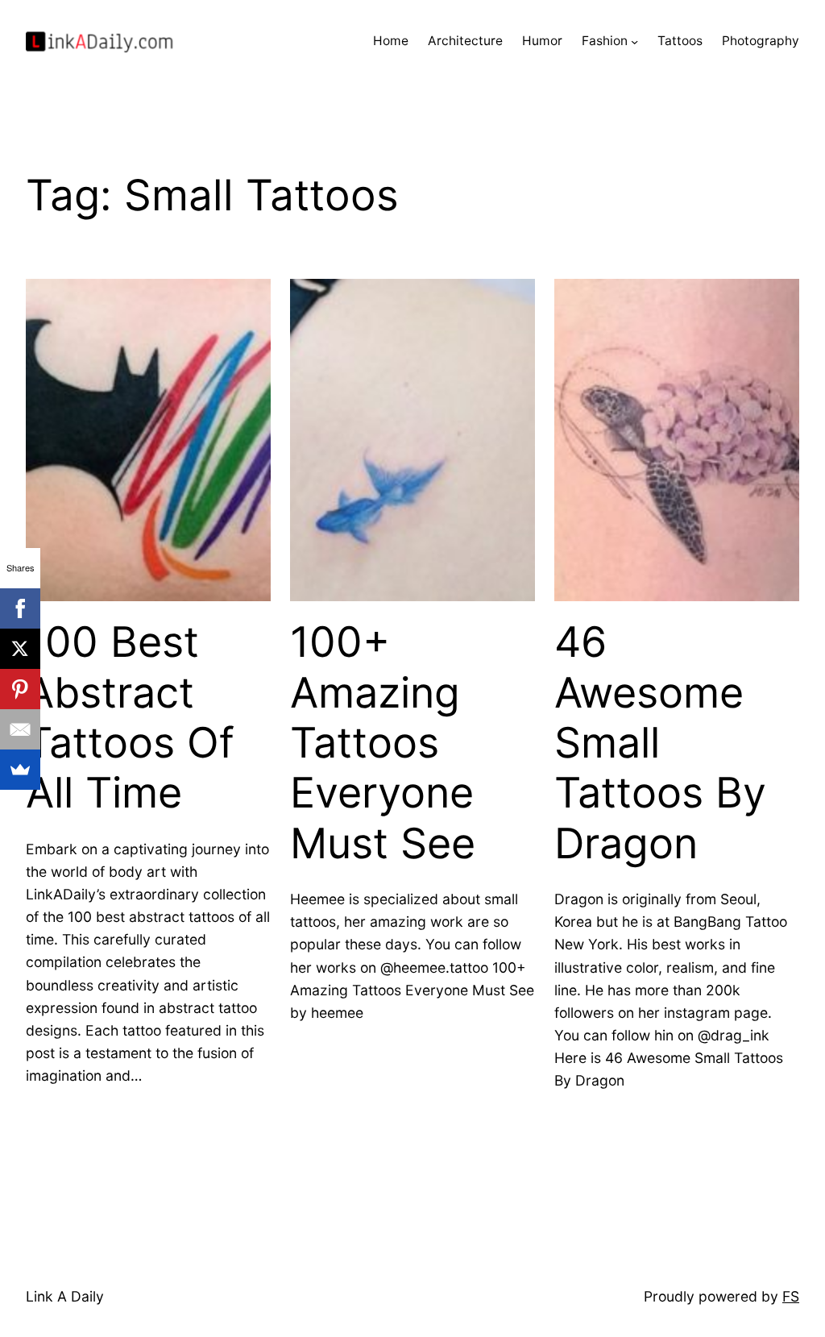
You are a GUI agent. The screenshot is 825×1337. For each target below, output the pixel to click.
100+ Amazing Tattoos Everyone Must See (382, 743)
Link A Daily (65, 1296)
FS (790, 1296)
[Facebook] (20, 608)
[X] (20, 649)
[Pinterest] (20, 689)
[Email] (20, 729)
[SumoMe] (20, 769)
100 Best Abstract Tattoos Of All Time (130, 717)
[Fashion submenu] (634, 41)
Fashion (605, 40)
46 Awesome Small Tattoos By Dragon (660, 743)
